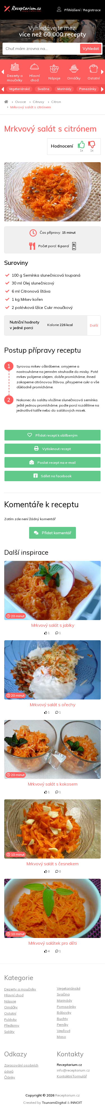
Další (94, 325)
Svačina (43, 89)
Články (9, 1077)
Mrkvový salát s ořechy (52, 704)
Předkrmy (11, 1025)
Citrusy (38, 102)
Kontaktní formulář (72, 1076)
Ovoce (20, 102)
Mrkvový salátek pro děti (52, 943)
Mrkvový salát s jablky (52, 625)
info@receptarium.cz (73, 1070)
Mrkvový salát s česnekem (52, 863)
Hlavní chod (14, 995)
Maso (61, 1036)
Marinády (64, 89)
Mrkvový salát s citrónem (30, 107)
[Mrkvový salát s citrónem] (52, 191)
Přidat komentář (56, 532)
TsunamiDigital (54, 1102)
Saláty (9, 1031)
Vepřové (63, 1031)
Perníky (62, 1024)
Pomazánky (87, 89)
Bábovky (64, 1012)
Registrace (92, 10)
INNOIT (76, 1102)
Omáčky (11, 1007)
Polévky (10, 1019)
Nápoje (10, 1001)
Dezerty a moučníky (20, 989)
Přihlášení (72, 10)
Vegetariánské (19, 89)
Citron (56, 102)
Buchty (62, 1019)
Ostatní (10, 1013)
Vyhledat (91, 48)
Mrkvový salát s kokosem (53, 784)
